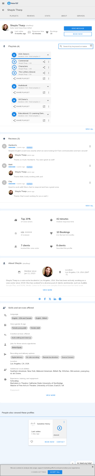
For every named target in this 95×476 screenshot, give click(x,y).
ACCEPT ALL (55, 472)
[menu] (3, 3)
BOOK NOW (78, 34)
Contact (61, 442)
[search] (61, 46)
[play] (14, 61)
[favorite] (31, 441)
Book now (49, 442)
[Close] (93, 467)
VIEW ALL (89, 206)
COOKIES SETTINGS (38, 472)
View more (47, 290)
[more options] (48, 61)
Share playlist (23, 78)
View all (89, 129)
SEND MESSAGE (78, 28)
